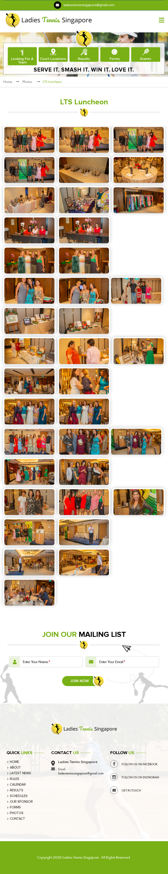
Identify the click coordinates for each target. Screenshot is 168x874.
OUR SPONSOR (21, 801)
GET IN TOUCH (131, 790)
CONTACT (17, 818)
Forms (115, 59)
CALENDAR (18, 784)
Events (145, 59)
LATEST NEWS (20, 773)
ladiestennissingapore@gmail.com (89, 5)
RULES (14, 779)
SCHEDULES (19, 796)
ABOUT (15, 767)
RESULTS (16, 790)
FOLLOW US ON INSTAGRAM (140, 777)
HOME (14, 762)
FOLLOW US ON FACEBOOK (140, 764)
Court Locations (53, 59)
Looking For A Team (22, 61)
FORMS (15, 807)
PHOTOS (16, 813)
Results (84, 59)
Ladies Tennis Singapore (81, 857)
